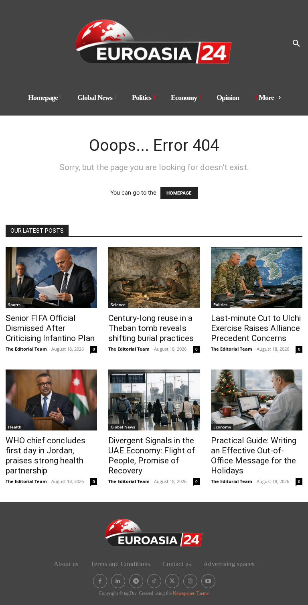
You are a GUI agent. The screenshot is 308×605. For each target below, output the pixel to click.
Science (118, 304)
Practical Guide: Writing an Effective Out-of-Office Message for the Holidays (253, 455)
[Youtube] (208, 581)
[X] (172, 581)
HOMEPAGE (179, 193)
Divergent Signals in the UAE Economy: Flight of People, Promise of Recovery (151, 455)
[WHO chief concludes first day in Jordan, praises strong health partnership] (51, 399)
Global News (123, 427)
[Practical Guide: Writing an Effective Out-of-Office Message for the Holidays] (256, 399)
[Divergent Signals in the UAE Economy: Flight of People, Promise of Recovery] (154, 399)
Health (14, 427)
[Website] (190, 581)
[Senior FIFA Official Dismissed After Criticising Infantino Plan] (51, 277)
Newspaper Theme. (191, 593)
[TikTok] (154, 581)
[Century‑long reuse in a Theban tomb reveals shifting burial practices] (154, 277)
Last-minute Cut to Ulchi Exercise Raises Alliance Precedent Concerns (256, 328)
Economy (222, 427)
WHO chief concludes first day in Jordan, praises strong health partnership (45, 455)
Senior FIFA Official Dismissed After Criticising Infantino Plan (50, 328)
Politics (220, 304)
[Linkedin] (118, 581)
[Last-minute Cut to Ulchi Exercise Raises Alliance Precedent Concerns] (256, 277)
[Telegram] (136, 581)
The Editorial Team (26, 349)
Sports (14, 304)
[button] (296, 43)
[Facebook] (100, 581)
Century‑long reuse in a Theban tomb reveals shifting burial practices (151, 328)
